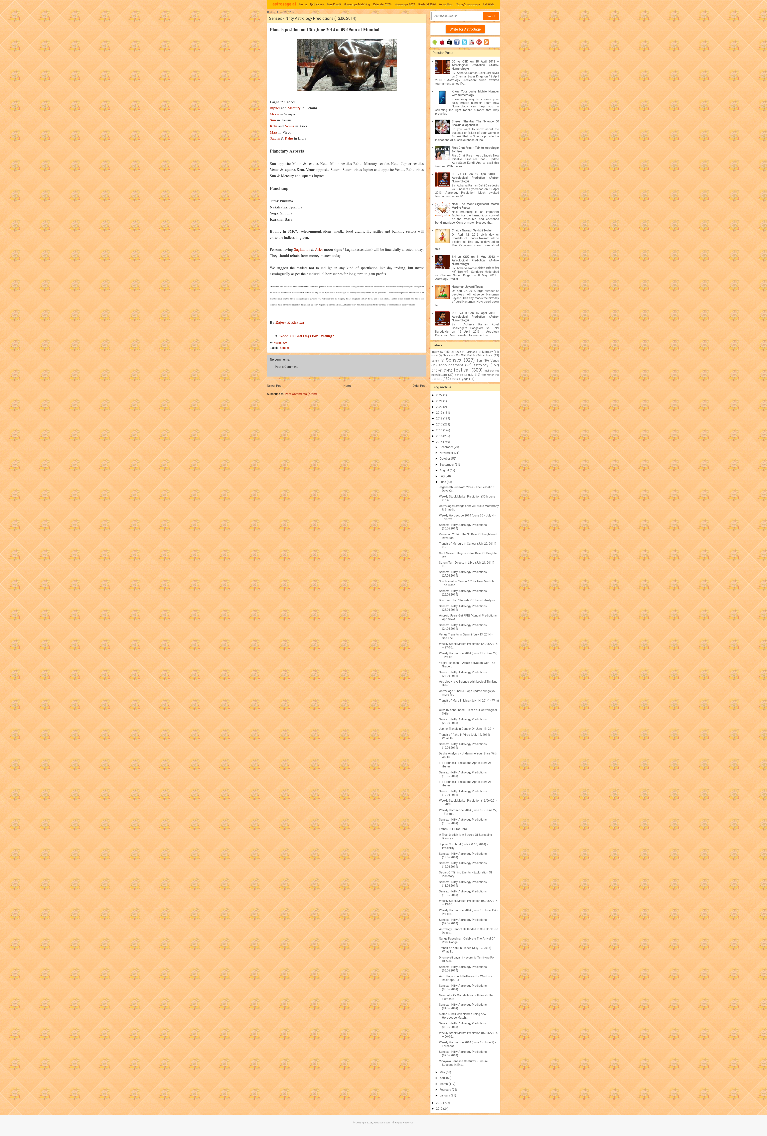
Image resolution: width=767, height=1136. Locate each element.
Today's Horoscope (468, 4)
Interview (437, 352)
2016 (439, 430)
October (445, 458)
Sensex (284, 348)
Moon (274, 113)
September (447, 464)
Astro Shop (446, 4)
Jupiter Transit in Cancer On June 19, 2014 (466, 729)
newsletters (439, 375)
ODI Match (468, 355)
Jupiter (275, 107)
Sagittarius (302, 249)
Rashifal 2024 (427, 4)
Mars (273, 132)
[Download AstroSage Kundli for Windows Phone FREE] (449, 45)
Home (303, 4)
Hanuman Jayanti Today (467, 286)
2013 (439, 1103)
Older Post (419, 386)
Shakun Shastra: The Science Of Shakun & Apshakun (475, 123)
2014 (439, 442)
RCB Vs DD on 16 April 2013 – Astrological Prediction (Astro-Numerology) (475, 316)
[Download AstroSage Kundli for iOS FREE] (442, 45)
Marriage (472, 351)
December (447, 447)
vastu (455, 379)
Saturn (275, 138)
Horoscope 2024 (405, 4)
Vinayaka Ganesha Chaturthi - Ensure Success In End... (463, 1063)
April (443, 1078)
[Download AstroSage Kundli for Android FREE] (434, 45)
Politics (487, 355)
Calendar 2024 (382, 4)
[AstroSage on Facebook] (457, 45)
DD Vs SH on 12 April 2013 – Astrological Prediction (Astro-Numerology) (475, 177)
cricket (436, 370)
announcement (451, 365)
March (444, 1084)
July (443, 476)
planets (459, 375)
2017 (439, 424)
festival (462, 370)
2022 (439, 395)
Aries (319, 249)
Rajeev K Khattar (289, 322)
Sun (273, 119)
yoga (465, 379)
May (443, 1072)
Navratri (448, 355)
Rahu (289, 138)
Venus (289, 125)
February (446, 1089)
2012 (439, 1108)
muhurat (489, 370)
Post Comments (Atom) (301, 394)
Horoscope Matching (357, 4)
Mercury (294, 107)
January (445, 1095)
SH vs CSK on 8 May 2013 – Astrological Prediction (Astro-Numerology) (475, 260)
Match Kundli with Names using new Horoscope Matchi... (462, 1015)
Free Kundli (334, 4)
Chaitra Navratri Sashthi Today (472, 230)
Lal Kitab (488, 4)
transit (436, 379)
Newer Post (274, 386)
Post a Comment (286, 367)
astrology (481, 365)
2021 (439, 401)
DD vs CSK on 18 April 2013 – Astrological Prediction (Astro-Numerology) (475, 65)
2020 (439, 407)
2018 (439, 418)
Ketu (273, 125)
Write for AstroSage (465, 29)
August (445, 470)
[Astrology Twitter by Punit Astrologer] (464, 45)
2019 (439, 412)
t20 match (488, 374)
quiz (471, 375)
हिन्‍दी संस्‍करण (317, 4)
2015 (439, 436)
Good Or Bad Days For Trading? (306, 335)
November (447, 453)
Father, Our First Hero (453, 829)
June (443, 482)
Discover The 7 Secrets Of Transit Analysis (467, 600)
